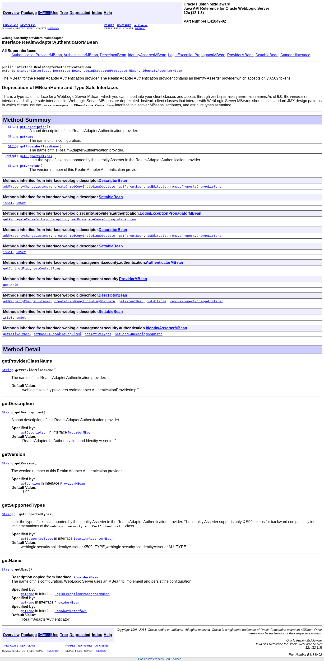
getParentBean (131, 186)
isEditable (156, 186)
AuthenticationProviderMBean (36, 55)
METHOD (53, 28)
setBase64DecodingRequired (138, 334)
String (13, 126)
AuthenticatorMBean (81, 55)
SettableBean (266, 55)
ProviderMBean (240, 55)
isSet (8, 203)
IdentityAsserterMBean (147, 55)
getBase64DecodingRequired (57, 334)
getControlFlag (16, 268)
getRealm (10, 285)
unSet (21, 203)
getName (26, 136)
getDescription (33, 127)
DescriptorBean (113, 55)
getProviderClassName (39, 146)
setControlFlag (46, 268)
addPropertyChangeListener (27, 186)
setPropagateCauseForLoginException (103, 219)
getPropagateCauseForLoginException (35, 219)
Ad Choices (173, 659)
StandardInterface (295, 55)
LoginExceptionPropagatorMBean (196, 55)
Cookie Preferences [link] (151, 659)
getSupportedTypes (36, 156)
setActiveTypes (98, 334)
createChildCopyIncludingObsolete (84, 186)
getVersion (29, 166)
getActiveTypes (16, 334)
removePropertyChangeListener (196, 186)
